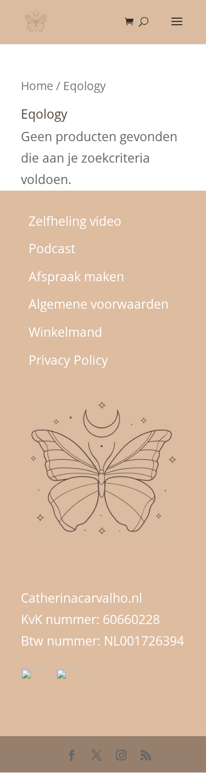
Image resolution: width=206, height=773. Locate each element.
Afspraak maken (76, 276)
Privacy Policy (68, 360)
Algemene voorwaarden (99, 304)
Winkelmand (65, 332)
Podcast (52, 248)
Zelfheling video (75, 221)
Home (37, 85)
